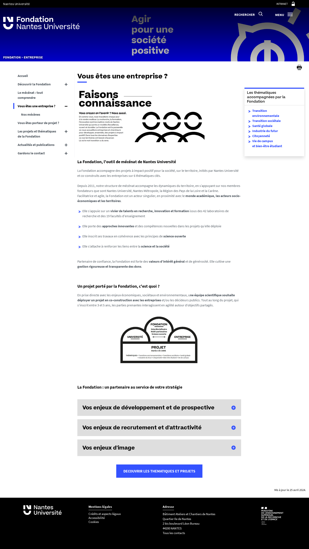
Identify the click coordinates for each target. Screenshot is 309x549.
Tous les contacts (174, 533)
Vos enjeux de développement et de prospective (148, 407)
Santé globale (262, 126)
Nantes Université (16, 4)
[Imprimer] (299, 67)
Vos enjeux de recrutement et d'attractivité (142, 427)
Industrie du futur (265, 131)
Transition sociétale (266, 121)
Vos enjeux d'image (108, 447)
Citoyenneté (261, 136)
